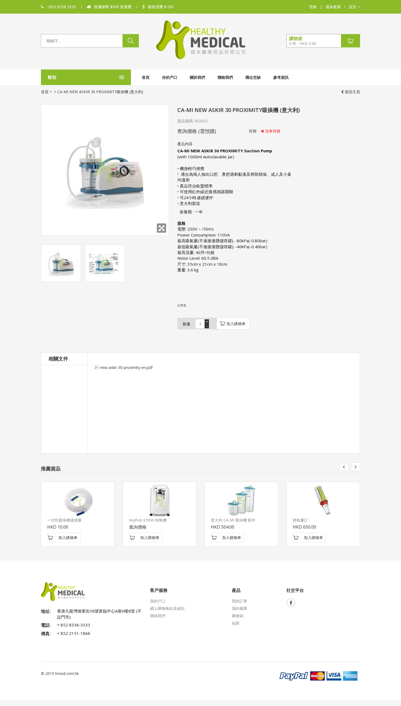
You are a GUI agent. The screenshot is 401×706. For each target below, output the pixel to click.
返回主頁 (352, 91)
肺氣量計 (300, 520)
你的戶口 (169, 77)
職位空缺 (253, 77)
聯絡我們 (225, 77)
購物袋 (237, 615)
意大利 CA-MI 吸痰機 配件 (233, 520)
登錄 (313, 6)
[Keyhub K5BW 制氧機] (159, 501)
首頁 (145, 77)
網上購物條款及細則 (167, 608)
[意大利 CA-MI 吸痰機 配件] (241, 501)
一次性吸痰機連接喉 (64, 520)
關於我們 (197, 77)
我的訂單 (239, 601)
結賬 (236, 623)
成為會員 (333, 6)
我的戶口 (157, 601)
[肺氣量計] (323, 501)
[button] (354, 7)
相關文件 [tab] (58, 358)
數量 (186, 323)
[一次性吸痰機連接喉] (77, 501)
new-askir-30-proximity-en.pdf (126, 367)
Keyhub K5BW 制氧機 (148, 520)
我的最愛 (239, 608)
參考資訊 (281, 77)
